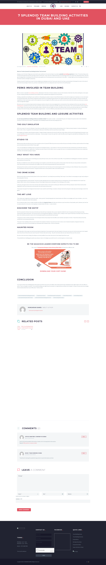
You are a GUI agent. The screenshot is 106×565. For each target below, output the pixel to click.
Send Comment (24, 509)
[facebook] (76, 1)
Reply (84, 436)
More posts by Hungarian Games (36, 310)
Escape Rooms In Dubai (41, 295)
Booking (67, 6)
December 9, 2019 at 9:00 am (30, 454)
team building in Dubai (78, 295)
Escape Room (76, 539)
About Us (29, 6)
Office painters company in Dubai (35, 436)
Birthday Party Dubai (77, 542)
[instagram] (77, 1)
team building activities (33, 92)
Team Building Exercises (78, 536)
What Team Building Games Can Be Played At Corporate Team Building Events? (27, 328)
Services (44, 6)
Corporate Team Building (32, 66)
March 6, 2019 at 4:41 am (29, 438)
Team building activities (67, 295)
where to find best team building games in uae (43, 297)
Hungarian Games (23, 135)
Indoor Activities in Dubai (78, 547)
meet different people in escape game (54, 295)
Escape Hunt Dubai (77, 544)
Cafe (61, 6)
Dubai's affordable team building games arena (26, 295)
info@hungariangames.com (66, 1)
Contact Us (74, 6)
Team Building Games (77, 534)
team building (66, 74)
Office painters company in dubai (30, 443)
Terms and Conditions (21, 551)
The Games (36, 6)
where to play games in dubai (58, 297)
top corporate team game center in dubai (25, 297)
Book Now (86, 1)
